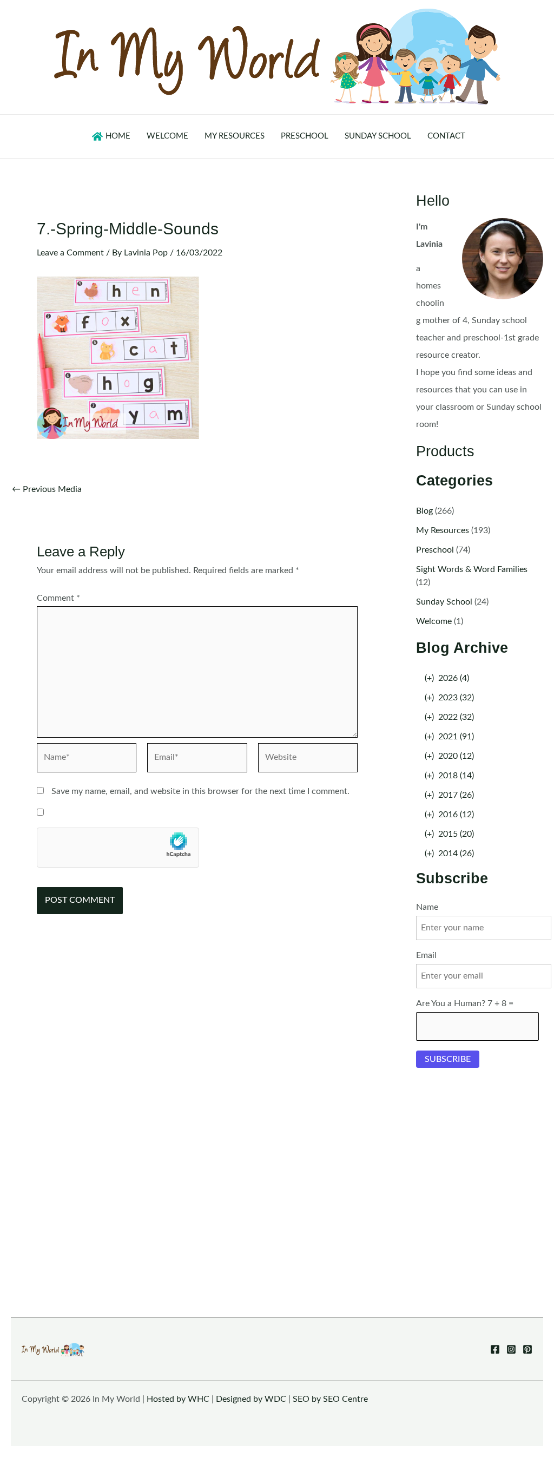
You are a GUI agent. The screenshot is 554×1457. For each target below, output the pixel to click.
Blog (424, 511)
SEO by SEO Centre (330, 1399)
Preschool (435, 550)
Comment (58, 598)
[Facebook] (495, 1349)
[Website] (308, 760)
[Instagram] (511, 1349)
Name (427, 907)
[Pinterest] (527, 1349)
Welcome (434, 621)
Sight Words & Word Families (471, 569)
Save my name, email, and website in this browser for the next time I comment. (200, 791)
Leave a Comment (70, 252)
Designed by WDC (251, 1399)
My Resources (442, 530)
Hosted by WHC (178, 1399)
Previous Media (47, 489)
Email (426, 955)
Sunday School (444, 602)
